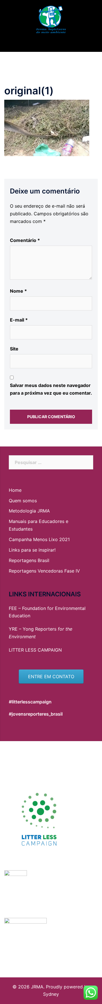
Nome (18, 291)
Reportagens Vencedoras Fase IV (44, 571)
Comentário (25, 240)
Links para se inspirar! (32, 550)
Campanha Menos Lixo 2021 (39, 539)
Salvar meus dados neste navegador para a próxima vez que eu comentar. (51, 389)
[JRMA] (51, 19)
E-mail (19, 320)
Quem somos (23, 500)
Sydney (51, 994)
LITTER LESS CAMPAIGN (35, 650)
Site (14, 349)
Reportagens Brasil (29, 560)
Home (15, 490)
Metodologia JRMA (29, 511)
